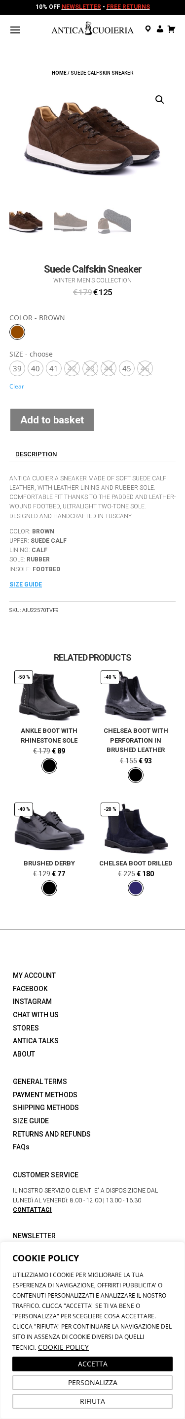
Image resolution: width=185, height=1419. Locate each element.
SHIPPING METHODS (46, 1108)
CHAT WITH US (36, 1015)
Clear (16, 386)
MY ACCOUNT (34, 975)
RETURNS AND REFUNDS (52, 1134)
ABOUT (24, 1054)
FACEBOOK (30, 989)
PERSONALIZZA (92, 1382)
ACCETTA (93, 1363)
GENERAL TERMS (40, 1081)
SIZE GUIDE (31, 1121)
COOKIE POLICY (63, 1347)
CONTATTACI (32, 1209)
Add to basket (52, 420)
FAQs (21, 1147)
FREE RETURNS (128, 6)
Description (36, 454)
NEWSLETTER (81, 6)
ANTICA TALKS (36, 1041)
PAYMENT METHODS (45, 1095)
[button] (160, 100)
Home (59, 73)
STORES (26, 1028)
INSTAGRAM (32, 1001)
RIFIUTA (92, 1401)
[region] (92, 1330)
